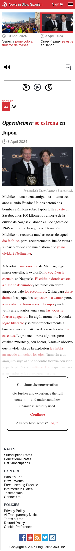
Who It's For (12, 477)
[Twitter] (45, 537)
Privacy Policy (14, 511)
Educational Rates (17, 459)
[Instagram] (52, 537)
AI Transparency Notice (21, 515)
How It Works (14, 481)
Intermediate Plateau (19, 489)
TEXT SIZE (7, 101)
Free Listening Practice (21, 485)
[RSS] (37, 537)
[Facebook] (22, 537)
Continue (37, 414)
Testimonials (13, 493)
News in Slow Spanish (11, 4)
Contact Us (12, 497)
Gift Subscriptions (17, 463)
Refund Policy (14, 523)
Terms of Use (13, 519)
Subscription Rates (18, 455)
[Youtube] (30, 537)
